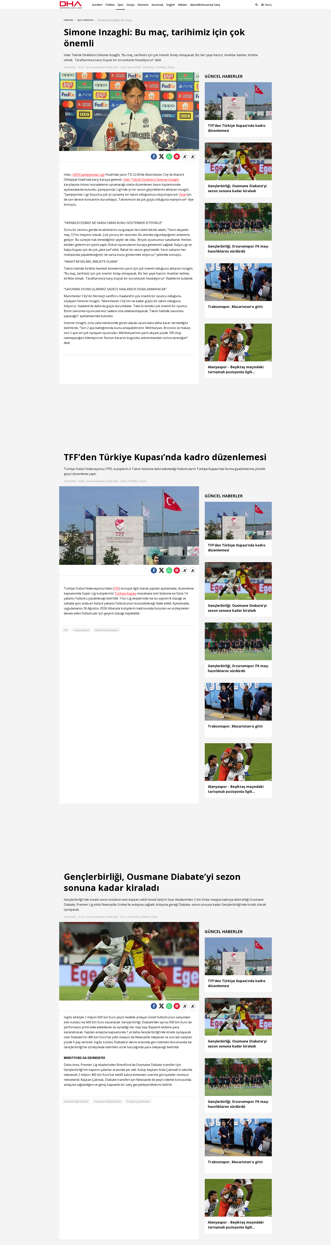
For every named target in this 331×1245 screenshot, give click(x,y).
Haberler (69, 20)
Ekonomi (143, 5)
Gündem (97, 5)
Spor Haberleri (85, 20)
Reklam (182, 5)
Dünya (130, 5)
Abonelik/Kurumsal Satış (205, 5)
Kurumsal (157, 5)
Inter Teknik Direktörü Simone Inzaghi (92, 55)
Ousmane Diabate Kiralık (107, 1101)
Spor (120, 5)
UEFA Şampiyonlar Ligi (88, 174)
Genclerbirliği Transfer (76, 1101)
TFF (108, 469)
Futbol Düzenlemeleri (106, 630)
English (170, 5)
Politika (110, 5)
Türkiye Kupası (207, 469)
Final (182, 194)
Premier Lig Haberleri (138, 1101)
